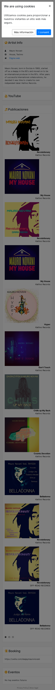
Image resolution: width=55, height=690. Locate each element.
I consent (43, 32)
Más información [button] (23, 32)
